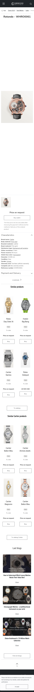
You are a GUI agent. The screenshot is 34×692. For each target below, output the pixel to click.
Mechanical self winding (20, 248)
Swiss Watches (20, 10)
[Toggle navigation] (3, 3)
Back (4, 10)
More (17, 582)
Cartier (27, 10)
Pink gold (14, 242)
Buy (8, 341)
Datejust (25, 375)
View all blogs (17, 656)
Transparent (16, 255)
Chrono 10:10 (11, 10)
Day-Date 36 (8, 322)
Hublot (25, 319)
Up (17, 666)
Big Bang (25, 322)
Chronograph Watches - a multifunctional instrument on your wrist (17, 608)
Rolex (8, 319)
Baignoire (8, 504)
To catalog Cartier (17, 537)
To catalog (17, 408)
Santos (8, 375)
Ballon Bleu (8, 451)
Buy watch (17, 218)
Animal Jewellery (26, 451)
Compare (16, 280)
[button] (31, 3)
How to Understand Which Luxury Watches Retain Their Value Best (17, 576)
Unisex (9, 261)
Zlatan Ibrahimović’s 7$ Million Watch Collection (17, 639)
